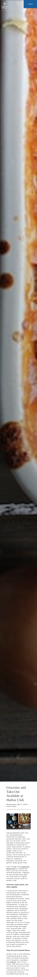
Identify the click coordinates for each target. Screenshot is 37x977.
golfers (13, 962)
